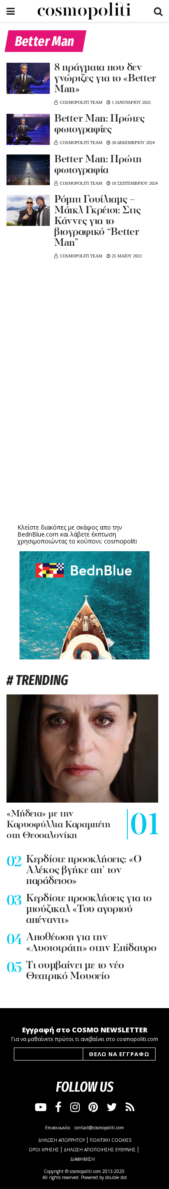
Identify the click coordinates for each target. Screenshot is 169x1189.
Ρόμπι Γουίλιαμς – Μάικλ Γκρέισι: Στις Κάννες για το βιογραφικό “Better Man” (97, 221)
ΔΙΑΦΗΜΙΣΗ (82, 1159)
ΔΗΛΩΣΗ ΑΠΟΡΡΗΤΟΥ (61, 1140)
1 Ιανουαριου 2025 (130, 102)
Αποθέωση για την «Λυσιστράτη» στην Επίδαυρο (91, 943)
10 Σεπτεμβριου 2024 (134, 183)
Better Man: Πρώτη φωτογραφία (98, 165)
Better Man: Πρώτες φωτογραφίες (99, 124)
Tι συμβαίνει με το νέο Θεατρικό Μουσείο (75, 971)
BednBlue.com (37, 534)
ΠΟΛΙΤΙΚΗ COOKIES (110, 1140)
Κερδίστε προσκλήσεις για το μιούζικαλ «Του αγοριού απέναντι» (88, 909)
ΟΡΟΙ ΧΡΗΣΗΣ (44, 1150)
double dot (116, 1177)
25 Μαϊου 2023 (126, 256)
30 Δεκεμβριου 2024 (132, 142)
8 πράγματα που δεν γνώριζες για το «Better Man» (105, 79)
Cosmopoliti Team (81, 102)
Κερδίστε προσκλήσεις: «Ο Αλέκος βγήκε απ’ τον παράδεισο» (83, 871)
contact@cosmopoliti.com (99, 1128)
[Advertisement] (85, 454)
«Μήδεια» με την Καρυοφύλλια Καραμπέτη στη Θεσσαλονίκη (58, 825)
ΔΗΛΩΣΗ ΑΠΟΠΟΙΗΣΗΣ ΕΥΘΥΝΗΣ (100, 1150)
